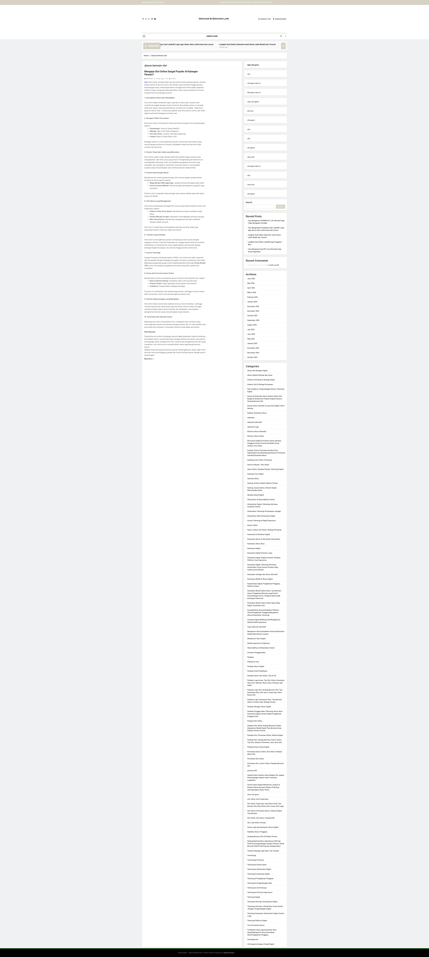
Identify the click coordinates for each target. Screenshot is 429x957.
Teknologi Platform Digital (257, 921)
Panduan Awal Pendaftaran (257, 671)
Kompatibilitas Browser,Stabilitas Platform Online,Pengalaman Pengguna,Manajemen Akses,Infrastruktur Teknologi (263, 612)
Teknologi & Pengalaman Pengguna (260, 879)
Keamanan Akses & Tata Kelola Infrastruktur (263, 539)
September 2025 (253, 320)
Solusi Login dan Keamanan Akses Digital (262, 827)
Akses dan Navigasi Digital (257, 371)
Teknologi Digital (253, 897)
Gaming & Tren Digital (255, 474)
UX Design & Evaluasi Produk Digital (260, 944)
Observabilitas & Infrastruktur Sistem (261, 648)
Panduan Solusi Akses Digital (258, 747)
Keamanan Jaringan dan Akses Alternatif (262, 574)
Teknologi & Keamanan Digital (258, 874)
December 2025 (253, 306)
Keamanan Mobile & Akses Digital (260, 579)
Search (249, 202)
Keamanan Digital (253, 548)
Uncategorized (252, 939)
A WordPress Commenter (257, 265)
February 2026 (252, 297)
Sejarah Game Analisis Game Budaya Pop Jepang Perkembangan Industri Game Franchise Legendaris (265, 777)
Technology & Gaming (255, 860)
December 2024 (253, 348)
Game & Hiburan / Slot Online (258, 465)
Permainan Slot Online (255, 759)
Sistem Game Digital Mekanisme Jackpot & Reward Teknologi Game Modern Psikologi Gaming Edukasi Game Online (263, 787)
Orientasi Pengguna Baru (256, 653)
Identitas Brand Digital (255, 495)
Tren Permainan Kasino (256, 925)
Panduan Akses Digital (255, 666)
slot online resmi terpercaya (257, 799)
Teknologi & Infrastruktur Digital (259, 869)
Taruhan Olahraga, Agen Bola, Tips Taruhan (263, 851)
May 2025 (250, 339)
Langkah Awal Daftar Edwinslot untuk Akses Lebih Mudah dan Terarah (179, 44)
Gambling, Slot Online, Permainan (259, 460)
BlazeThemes (229, 953)
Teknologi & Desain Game (257, 865)
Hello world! (274, 265)
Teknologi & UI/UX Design (257, 888)
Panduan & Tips (253, 662)
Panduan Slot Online (254, 721)
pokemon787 (252, 771)
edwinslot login (253, 427)
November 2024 (253, 353)
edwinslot (251, 418)
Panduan (250, 657)
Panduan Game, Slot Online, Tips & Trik (261, 676)
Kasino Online (252, 525)
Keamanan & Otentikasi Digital (258, 534)
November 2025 (253, 311)
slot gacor (251, 120)
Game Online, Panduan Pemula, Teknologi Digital (265, 469)
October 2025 (252, 316)
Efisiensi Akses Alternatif (256, 431)
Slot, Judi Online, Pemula (256, 823)
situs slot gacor (253, 102)
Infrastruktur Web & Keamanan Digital (261, 516)
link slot (250, 111)
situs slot (250, 157)
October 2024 (252, 357)
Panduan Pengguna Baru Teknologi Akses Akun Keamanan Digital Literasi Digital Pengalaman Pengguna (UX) (264, 713)
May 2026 (250, 283)
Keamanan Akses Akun (256, 544)
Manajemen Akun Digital (256, 639)
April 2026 (251, 288)
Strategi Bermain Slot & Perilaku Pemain (262, 837)
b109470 (149, 78)
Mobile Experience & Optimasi (258, 643)
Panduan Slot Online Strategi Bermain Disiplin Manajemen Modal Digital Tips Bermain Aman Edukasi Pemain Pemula (264, 728)
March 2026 (251, 292)
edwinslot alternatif (254, 422)
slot (248, 74)
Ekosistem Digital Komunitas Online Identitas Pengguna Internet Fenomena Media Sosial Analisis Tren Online (264, 443)
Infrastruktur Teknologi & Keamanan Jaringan (264, 511)
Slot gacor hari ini (254, 93)
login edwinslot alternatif (256, 627)
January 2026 (252, 302)
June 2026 (251, 279)
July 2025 (250, 330)
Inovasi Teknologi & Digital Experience (261, 521)
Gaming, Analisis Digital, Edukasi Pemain (262, 483)
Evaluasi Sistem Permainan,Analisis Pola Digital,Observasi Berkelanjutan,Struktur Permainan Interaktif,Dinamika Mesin (266, 452)
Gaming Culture (253, 479)
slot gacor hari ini (253, 83)
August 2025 (252, 325)
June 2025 (251, 334)
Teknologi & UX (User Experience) (259, 892)
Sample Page (212, 36)
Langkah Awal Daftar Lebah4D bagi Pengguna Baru (253, 2)
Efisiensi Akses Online (255, 436)
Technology (251, 855)
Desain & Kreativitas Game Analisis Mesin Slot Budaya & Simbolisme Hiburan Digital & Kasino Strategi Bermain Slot (264, 398)
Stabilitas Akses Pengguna (257, 832)
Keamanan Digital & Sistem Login (259, 553)
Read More (148, 359)
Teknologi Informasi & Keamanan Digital (262, 902)
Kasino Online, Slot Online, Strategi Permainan (264, 530)
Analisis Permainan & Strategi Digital (261, 380)
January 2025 (252, 343)
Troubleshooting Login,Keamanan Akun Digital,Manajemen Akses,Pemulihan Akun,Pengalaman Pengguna (262, 932)
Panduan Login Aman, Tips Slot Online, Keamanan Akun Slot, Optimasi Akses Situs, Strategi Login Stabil (265, 682)
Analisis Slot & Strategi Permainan (260, 384)
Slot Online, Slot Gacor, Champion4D (260, 818)
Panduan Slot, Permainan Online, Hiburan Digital (265, 735)
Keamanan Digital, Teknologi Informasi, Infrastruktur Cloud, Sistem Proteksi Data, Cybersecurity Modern (262, 567)
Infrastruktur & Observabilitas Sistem (261, 500)
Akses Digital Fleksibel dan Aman (259, 375)
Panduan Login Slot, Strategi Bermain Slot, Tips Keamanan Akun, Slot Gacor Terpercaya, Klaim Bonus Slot (264, 692)
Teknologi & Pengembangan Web (259, 883)
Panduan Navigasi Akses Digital (259, 707)
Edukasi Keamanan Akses (257, 413)
